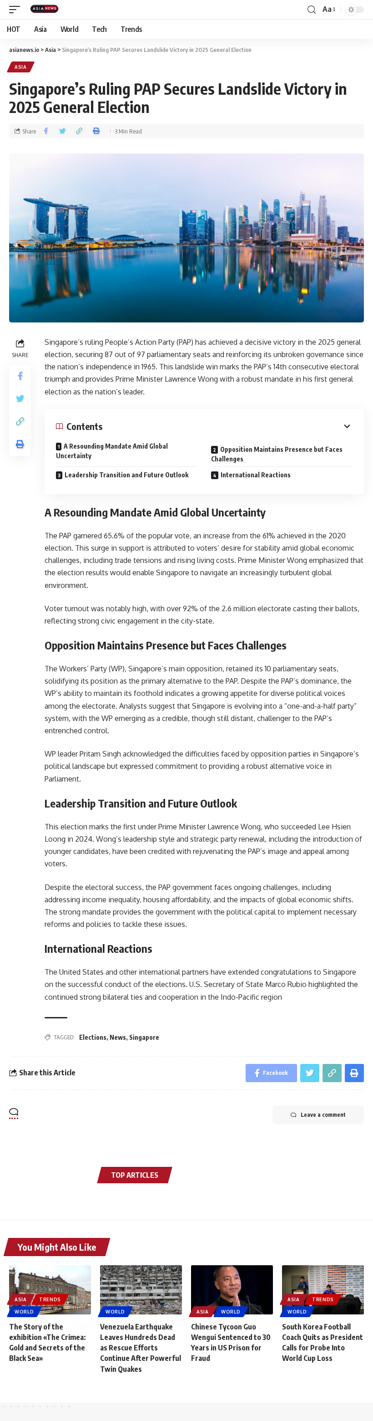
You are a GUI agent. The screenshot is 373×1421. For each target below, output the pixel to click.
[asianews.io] (46, 9)
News (118, 1037)
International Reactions (256, 475)
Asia (21, 67)
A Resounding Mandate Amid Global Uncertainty (112, 451)
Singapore (144, 1037)
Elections (92, 1037)
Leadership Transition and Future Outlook (126, 475)
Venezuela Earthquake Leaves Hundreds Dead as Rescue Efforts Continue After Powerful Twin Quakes (140, 1348)
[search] (311, 10)
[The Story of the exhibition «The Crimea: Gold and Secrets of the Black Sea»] (50, 1289)
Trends (50, 1299)
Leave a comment (323, 1114)
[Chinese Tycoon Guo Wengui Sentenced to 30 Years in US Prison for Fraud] (232, 1289)
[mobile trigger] (17, 9)
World (24, 1311)
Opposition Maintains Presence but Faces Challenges (277, 454)
